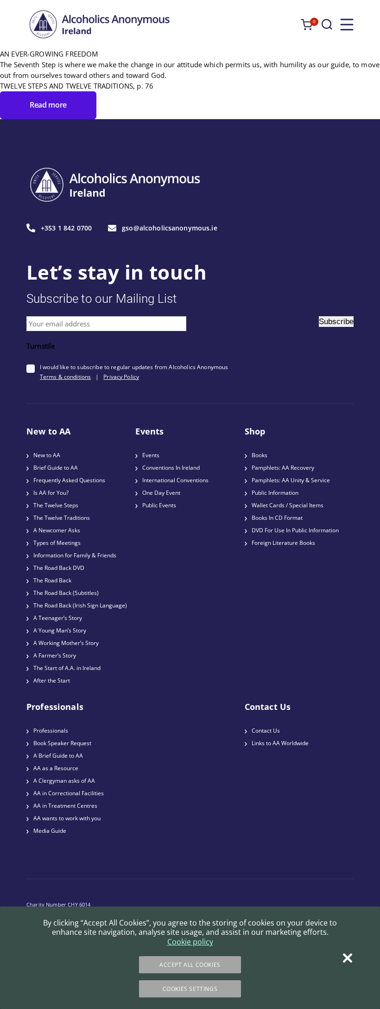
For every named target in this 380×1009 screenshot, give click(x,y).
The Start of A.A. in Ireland (67, 668)
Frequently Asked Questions (69, 480)
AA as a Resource (55, 768)
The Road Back (52, 580)
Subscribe (336, 321)
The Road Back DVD (58, 568)
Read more (48, 105)
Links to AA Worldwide (280, 743)
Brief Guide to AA (55, 468)
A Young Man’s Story (59, 630)
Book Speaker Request (62, 743)
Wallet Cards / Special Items (287, 505)
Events (150, 455)
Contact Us (266, 730)
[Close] (347, 958)
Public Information (275, 493)
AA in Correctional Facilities (68, 793)
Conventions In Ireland (171, 468)
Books (259, 455)
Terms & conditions (65, 377)
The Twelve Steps (55, 505)
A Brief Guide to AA (58, 756)
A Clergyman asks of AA (64, 781)
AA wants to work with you (67, 818)
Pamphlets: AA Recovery (283, 468)
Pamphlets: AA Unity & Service (291, 480)
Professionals (50, 730)
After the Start (51, 680)
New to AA (46, 455)
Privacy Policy (121, 377)
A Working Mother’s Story (66, 643)
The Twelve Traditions (61, 518)
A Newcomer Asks (56, 530)
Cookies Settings (190, 989)
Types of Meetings (57, 543)
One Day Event (161, 493)
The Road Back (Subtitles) (66, 593)
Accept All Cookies (190, 965)
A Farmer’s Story (54, 655)
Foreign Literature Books (283, 543)
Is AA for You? (51, 493)
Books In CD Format (277, 518)
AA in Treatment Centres (65, 806)
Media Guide (49, 831)
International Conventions (175, 480)
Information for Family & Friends (74, 555)
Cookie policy (190, 942)
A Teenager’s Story (57, 618)
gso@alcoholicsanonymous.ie (169, 228)
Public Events (159, 505)
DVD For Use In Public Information (295, 530)
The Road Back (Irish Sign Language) (80, 605)
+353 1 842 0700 (66, 228)
